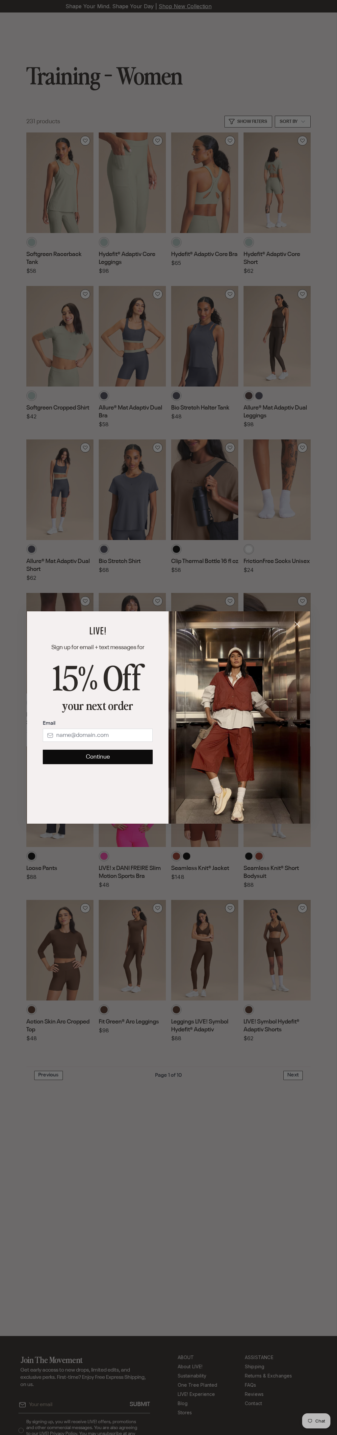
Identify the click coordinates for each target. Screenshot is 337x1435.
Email (49, 723)
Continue (98, 757)
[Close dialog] (297, 624)
